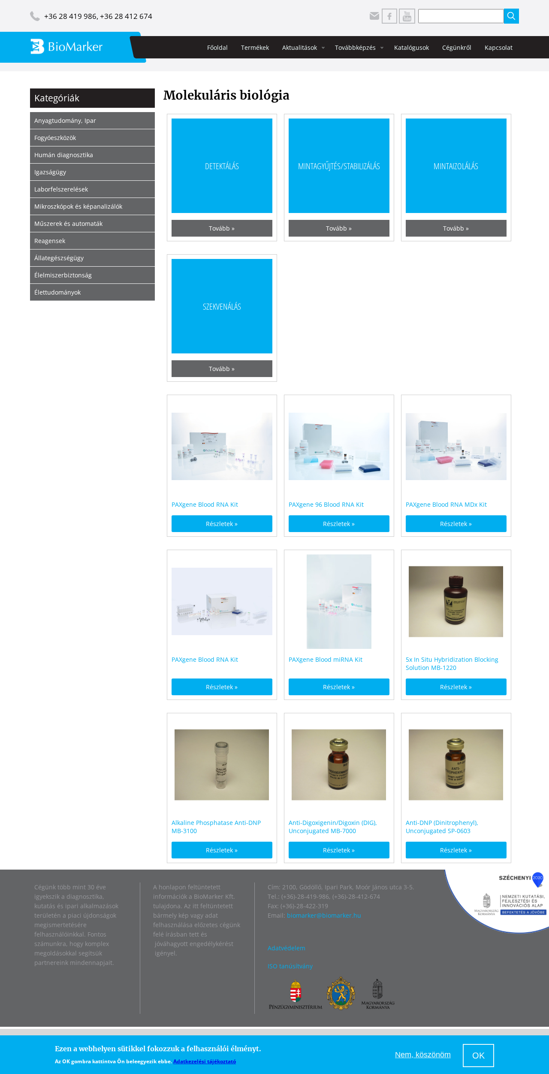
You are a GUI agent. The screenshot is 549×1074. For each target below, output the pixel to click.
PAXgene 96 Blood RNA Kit (326, 504)
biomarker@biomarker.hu (324, 915)
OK (478, 1055)
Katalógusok (411, 47)
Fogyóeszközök (55, 138)
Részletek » (222, 524)
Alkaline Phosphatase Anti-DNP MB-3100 (216, 826)
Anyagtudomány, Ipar (65, 120)
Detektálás (222, 165)
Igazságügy (50, 172)
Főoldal (217, 47)
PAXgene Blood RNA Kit (205, 504)
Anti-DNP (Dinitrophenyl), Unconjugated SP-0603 (442, 826)
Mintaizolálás (456, 165)
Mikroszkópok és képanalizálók (78, 206)
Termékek (255, 47)
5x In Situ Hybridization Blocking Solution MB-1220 (452, 663)
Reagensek (49, 241)
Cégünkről (456, 47)
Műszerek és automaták (68, 223)
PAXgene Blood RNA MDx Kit (446, 504)
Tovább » (222, 228)
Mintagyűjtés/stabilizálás (339, 165)
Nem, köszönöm (423, 1055)
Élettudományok (57, 292)
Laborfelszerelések (61, 189)
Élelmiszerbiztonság (63, 275)
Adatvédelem (286, 948)
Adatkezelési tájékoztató (204, 1061)
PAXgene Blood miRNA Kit (325, 659)
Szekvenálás (222, 306)
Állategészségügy (59, 258)
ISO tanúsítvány (290, 966)
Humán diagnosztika (63, 155)
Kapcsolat (499, 47)
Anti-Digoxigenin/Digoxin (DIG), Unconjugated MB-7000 (333, 826)
